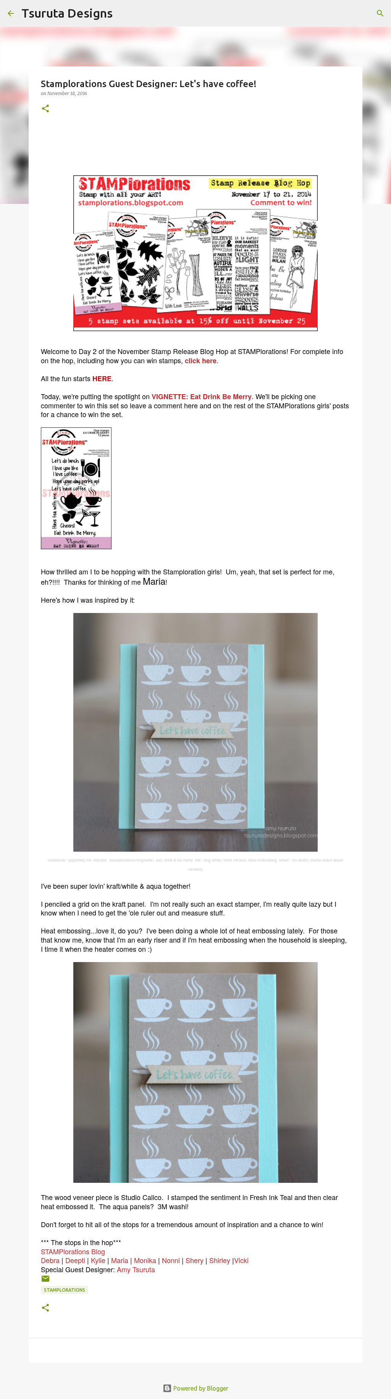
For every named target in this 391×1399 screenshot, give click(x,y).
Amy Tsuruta (136, 1269)
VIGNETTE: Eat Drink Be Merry (202, 396)
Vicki (241, 1260)
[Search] (123, 13)
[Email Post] (45, 1281)
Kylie (98, 1260)
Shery (195, 1260)
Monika (145, 1260)
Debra (50, 1260)
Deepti (75, 1260)
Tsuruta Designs (67, 13)
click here (201, 361)
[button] (45, 109)
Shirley (219, 1260)
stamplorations (64, 1289)
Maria (119, 1260)
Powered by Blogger (200, 1388)
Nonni (171, 1260)
